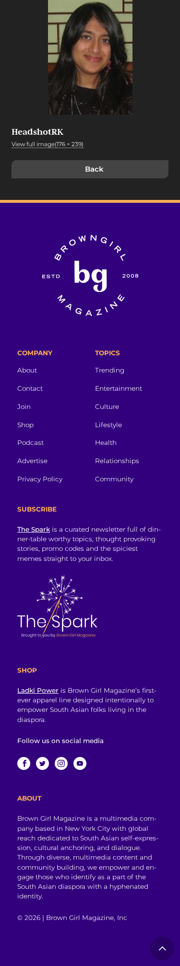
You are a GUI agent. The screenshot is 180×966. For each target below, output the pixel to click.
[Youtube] (79, 763)
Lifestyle (108, 425)
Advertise (32, 461)
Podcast (30, 442)
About (27, 370)
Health (106, 442)
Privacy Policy (39, 479)
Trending (109, 370)
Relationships (117, 461)
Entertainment (118, 388)
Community (114, 479)
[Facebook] (23, 763)
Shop (25, 425)
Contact (30, 388)
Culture (107, 406)
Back (94, 169)
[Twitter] (42, 763)
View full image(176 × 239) (48, 144)
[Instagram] (61, 763)
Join (24, 406)
